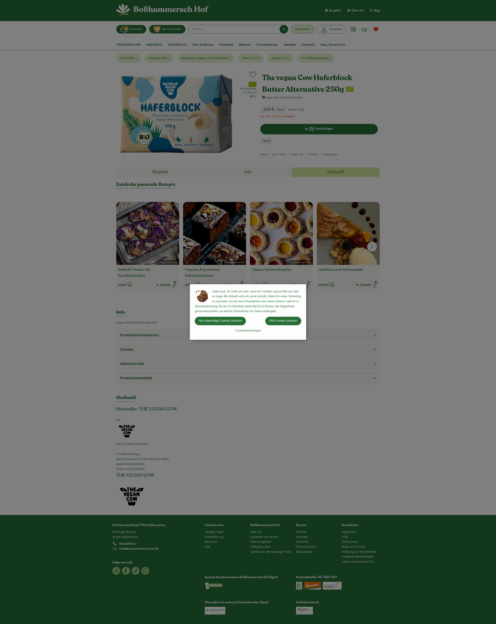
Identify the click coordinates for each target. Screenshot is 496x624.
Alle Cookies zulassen (283, 320)
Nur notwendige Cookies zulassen (220, 320)
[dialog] (248, 312)
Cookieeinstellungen (248, 330)
